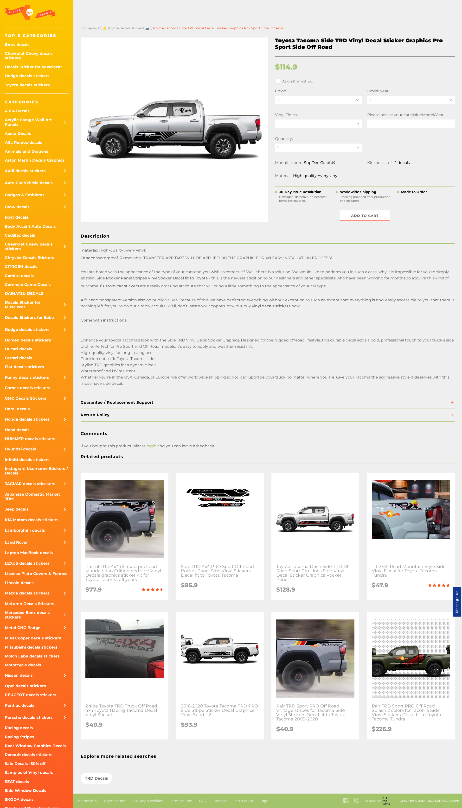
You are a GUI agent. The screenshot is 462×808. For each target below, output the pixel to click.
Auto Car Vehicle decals (29, 183)
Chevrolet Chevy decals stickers (29, 55)
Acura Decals (18, 133)
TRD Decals (96, 778)
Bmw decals (17, 44)
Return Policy (95, 415)
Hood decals (17, 430)
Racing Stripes (19, 737)
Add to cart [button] (365, 216)
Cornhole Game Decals (28, 284)
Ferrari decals (18, 358)
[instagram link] (356, 801)
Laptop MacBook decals (29, 552)
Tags (264, 801)
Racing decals (19, 728)
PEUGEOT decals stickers (30, 695)
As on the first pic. (298, 81)
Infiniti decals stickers (27, 459)
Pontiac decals (19, 705)
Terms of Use (181, 801)
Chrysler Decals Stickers (29, 257)
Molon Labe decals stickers (32, 656)
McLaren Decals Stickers (29, 603)
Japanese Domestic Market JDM (32, 496)
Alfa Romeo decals (23, 142)
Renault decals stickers (28, 754)
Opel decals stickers (25, 686)
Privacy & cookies (148, 801)
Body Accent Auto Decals (30, 226)
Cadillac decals (20, 235)
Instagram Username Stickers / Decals (36, 470)
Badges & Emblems (25, 195)
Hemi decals (17, 409)
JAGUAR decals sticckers (30, 483)
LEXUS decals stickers (27, 563)
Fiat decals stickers (24, 367)
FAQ (202, 801)
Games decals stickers (27, 387)
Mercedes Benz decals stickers (27, 614)
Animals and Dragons (26, 151)
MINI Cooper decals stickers (33, 638)
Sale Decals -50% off (25, 763)
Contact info (86, 801)
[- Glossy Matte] (319, 124)
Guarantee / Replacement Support (117, 402)
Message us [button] (457, 602)
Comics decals (19, 275)
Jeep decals (17, 509)
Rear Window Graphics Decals (35, 746)
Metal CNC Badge (22, 627)
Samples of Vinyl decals (29, 772)
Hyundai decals (20, 449)
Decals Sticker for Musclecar (33, 67)
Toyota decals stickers (27, 85)
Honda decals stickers (27, 419)
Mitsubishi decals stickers (31, 647)
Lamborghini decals (25, 530)
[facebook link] (345, 801)
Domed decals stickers (28, 340)
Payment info (115, 801)
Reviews (220, 801)
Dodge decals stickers (27, 76)
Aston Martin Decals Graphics (34, 160)
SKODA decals (19, 799)
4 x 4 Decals (17, 111)
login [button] (151, 446)
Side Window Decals (25, 790)
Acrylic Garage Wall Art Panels (28, 122)
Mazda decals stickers (27, 593)
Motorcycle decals (23, 665)
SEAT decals (17, 781)
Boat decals (16, 217)
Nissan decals (19, 675)
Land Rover (16, 542)
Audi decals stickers (25, 171)
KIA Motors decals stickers (31, 520)
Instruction (243, 801)
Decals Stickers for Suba (29, 317)
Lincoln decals (19, 583)
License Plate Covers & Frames (36, 573)
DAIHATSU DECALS (24, 293)
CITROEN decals (21, 266)
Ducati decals (18, 349)
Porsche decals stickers (29, 717)
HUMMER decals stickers (30, 438)
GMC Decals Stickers (25, 398)
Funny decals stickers (27, 377)
